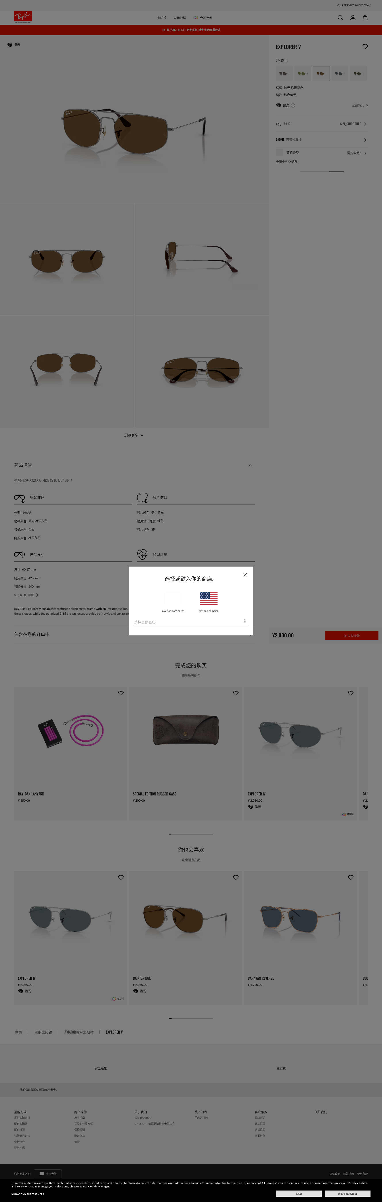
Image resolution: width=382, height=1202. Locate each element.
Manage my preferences (27, 1194)
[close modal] (245, 574)
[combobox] (191, 621)
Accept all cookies (347, 1193)
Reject (299, 1193)
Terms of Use (25, 1186)
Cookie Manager (98, 1186)
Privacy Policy (357, 1183)
